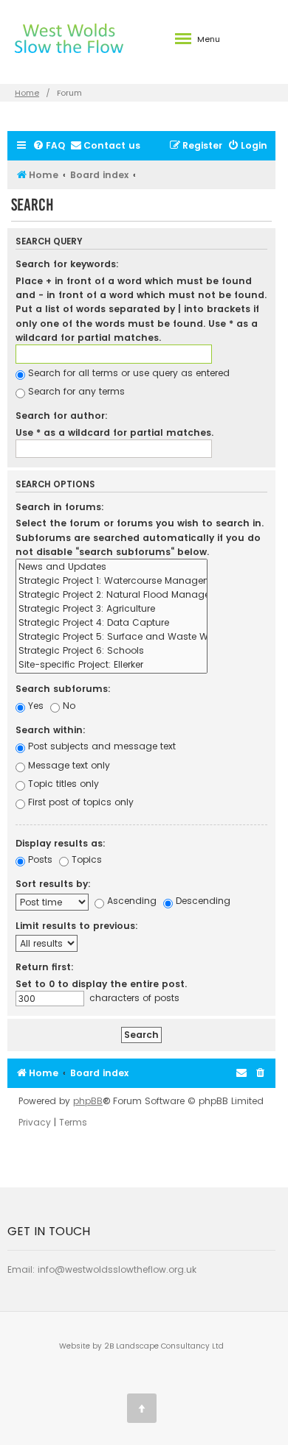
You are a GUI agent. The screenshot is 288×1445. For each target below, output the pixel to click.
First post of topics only (79, 802)
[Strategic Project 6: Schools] (111, 651)
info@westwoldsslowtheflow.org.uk (117, 1269)
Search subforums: (63, 688)
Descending (201, 900)
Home (27, 93)
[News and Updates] (111, 567)
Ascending (130, 900)
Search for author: (62, 415)
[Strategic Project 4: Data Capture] (111, 623)
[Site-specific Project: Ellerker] (111, 665)
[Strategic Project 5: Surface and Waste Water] (111, 637)
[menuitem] (48, 146)
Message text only (67, 765)
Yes (34, 705)
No (67, 705)
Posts (38, 859)
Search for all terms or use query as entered (127, 373)
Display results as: (61, 843)
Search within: (51, 730)
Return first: (45, 967)
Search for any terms (75, 391)
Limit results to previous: (77, 925)
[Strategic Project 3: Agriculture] (111, 609)
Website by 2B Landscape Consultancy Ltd (141, 1346)
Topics (85, 859)
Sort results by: (53, 883)
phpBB (88, 1101)
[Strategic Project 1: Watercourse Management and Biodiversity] (111, 581)
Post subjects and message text (100, 746)
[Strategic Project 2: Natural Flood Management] (111, 595)
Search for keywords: (67, 264)
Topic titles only (62, 783)
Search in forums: (60, 507)
